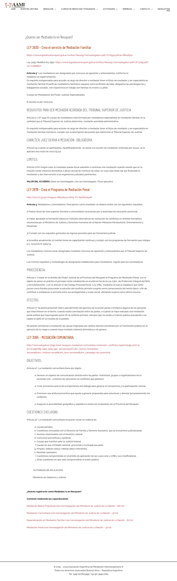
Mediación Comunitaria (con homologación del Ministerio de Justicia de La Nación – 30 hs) (72, 513)
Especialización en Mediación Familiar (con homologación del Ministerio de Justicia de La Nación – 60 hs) (80, 520)
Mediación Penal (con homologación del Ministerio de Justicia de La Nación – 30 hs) (69, 527)
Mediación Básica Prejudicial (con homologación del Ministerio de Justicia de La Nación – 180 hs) (75, 506)
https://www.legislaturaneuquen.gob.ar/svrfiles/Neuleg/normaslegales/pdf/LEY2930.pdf (73, 55)
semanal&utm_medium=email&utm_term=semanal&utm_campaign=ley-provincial (68, 352)
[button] (50, 9)
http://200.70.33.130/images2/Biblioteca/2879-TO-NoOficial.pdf (59, 197)
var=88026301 (126, 55)
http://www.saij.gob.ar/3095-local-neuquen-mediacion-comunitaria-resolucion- (67, 345)
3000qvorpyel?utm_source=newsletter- (79, 349)
